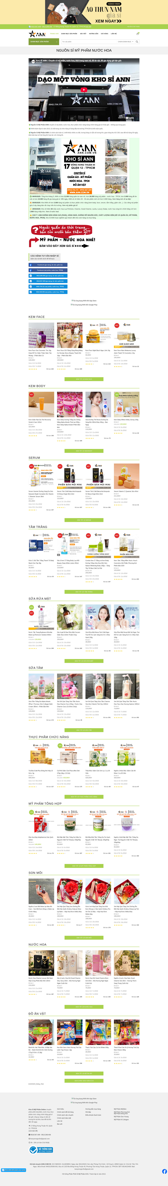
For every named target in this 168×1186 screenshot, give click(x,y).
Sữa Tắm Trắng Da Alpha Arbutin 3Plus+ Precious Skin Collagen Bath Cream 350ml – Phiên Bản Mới (40, 704)
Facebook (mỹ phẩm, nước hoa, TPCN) (50, 270)
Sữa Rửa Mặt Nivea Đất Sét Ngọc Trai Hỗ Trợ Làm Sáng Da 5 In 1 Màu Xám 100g (127, 634)
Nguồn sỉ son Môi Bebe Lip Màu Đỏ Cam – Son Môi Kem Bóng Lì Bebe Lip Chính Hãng (41, 909)
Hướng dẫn (93, 33)
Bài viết (83, 33)
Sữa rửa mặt (40, 598)
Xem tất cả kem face (84, 379)
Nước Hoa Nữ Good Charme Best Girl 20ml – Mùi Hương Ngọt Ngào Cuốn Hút (96, 980)
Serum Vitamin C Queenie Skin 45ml (126, 491)
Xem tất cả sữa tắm (84, 730)
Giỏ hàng (104, 33)
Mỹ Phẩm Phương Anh (122, 1112)
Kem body (37, 386)
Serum (34, 457)
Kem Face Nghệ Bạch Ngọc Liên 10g (97, 350)
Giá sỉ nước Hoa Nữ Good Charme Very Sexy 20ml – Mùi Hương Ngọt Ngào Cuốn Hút (68, 980)
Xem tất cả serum (84, 520)
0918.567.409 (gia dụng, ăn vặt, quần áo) (50, 281)
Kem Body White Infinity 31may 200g (126, 419)
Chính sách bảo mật (64, 1118)
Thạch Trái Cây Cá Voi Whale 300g (97, 1047)
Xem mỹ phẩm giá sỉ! (70, 205)
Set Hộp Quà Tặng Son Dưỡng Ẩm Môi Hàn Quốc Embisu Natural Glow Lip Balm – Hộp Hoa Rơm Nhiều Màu (69, 909)
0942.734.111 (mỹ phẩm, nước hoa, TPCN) (50, 286)
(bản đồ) (88, 26)
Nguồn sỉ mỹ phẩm (133, 26)
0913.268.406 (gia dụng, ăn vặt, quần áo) (50, 275)
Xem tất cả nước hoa (84, 1007)
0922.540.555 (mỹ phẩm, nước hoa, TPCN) (50, 292)
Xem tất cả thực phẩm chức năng (84, 797)
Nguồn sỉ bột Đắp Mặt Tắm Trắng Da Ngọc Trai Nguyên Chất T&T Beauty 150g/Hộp (126, 839)
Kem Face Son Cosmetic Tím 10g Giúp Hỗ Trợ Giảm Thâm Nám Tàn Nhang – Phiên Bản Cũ (40, 353)
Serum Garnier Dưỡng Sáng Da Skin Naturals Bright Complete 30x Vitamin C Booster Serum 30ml (41, 493)
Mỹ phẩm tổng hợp (45, 803)
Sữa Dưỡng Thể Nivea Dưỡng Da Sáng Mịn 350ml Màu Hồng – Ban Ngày (96, 422)
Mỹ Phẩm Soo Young (121, 1116)
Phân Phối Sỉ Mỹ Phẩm (77, 1174)
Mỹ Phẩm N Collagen (121, 1119)
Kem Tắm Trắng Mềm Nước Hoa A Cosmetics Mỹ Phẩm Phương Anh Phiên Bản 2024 (125, 563)
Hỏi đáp (88, 1112)
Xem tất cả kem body (84, 451)
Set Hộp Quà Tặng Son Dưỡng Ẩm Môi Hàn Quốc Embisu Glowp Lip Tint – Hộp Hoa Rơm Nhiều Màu (126, 909)
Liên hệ (114, 33)
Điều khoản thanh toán (93, 1115)
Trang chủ (54, 33)
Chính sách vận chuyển (65, 1115)
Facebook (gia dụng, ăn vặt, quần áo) (50, 265)
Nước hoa (38, 944)
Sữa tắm (36, 667)
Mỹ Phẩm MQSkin (120, 1109)
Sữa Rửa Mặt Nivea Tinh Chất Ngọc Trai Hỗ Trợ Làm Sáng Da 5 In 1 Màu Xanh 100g (97, 634)
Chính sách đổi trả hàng (65, 1112)
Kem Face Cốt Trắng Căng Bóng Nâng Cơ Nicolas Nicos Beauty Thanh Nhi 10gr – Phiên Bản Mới (70, 353)
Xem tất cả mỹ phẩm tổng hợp (84, 866)
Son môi (35, 872)
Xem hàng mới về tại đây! (121, 199)
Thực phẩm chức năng (49, 737)
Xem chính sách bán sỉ (83, 1081)
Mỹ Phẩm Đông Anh (121, 1113)
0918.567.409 (36, 26)
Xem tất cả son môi (84, 937)
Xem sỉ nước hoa (52, 212)
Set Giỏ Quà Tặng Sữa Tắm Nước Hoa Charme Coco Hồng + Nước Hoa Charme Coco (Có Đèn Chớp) (69, 704)
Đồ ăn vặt (37, 1013)
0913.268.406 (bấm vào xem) (14, 1170)
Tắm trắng (38, 527)
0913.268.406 (47, 26)
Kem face (37, 316)
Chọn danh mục (124, 41)
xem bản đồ (33, 1131)
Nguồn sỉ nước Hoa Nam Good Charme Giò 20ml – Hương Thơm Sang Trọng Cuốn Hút (125, 980)
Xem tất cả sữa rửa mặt (84, 661)
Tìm (137, 42)
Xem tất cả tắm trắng (84, 592)
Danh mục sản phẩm (69, 33)
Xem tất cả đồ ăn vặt (84, 1073)
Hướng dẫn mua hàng (93, 1109)
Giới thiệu (60, 1109)
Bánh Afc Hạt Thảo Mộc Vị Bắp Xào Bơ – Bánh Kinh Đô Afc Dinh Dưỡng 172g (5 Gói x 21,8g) (40, 1050)
